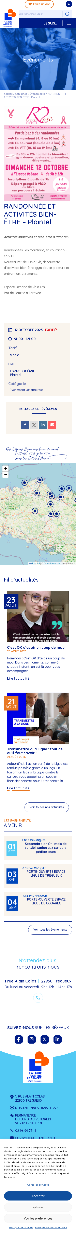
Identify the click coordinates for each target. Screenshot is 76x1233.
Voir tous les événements (50, 929)
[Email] (52, 425)
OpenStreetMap (52, 563)
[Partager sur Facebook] (25, 425)
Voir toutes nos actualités (47, 807)
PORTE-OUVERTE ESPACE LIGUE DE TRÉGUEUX (46, 873)
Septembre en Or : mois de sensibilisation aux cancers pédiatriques (46, 848)
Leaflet (36, 563)
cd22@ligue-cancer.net (35, 1138)
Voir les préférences (38, 1218)
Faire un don (41, 4)
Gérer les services (38, 1184)
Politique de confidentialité (51, 1227)
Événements (37, 93)
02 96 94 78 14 (25, 1131)
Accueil (8, 93)
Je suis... (51, 23)
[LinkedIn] (43, 425)
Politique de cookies (21, 1227)
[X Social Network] (34, 425)
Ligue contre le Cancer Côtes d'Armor (38, 1066)
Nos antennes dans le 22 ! (36, 1108)
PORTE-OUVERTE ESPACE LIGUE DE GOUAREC (46, 901)
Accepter (38, 1196)
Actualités (21, 93)
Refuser (38, 1207)
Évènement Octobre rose (26, 390)
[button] (35, 511)
